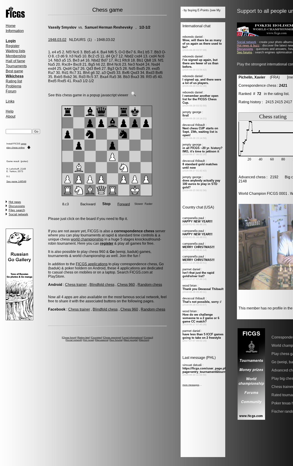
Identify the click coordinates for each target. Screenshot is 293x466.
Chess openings (112, 337)
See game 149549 (16, 181)
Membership (16, 56)
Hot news (15, 202)
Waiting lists (15, 51)
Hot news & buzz (248, 45)
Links (10, 101)
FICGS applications (92, 264)
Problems (13, 86)
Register (12, 46)
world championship (87, 239)
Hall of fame (15, 61)
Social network (18, 214)
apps (23, 143)
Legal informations (132, 337)
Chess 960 (126, 285)
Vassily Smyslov (62, 27)
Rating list (14, 81)
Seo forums (116, 340)
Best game (14, 71)
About (10, 116)
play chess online (15, 147)
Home (11, 26)
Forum (11, 91)
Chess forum (69, 337)
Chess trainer (76, 285)
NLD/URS (77, 40)
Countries (96, 337)
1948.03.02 (57, 40)
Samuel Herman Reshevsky (109, 27)
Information (15, 31)
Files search (17, 210)
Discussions (17, 206)
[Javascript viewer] (133, 95)
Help (10, 111)
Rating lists (83, 337)
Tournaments (16, 66)
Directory (144, 340)
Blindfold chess (102, 285)
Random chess (150, 285)
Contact (148, 337)
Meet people (130, 340)
